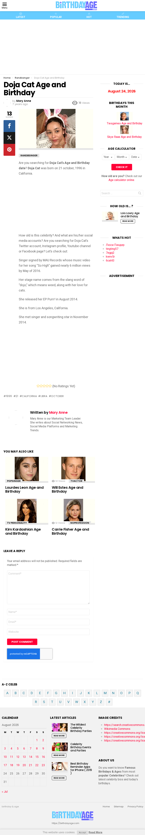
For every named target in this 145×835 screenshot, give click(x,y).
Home (106, 806)
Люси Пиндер (115, 245)
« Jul (5, 791)
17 (5, 765)
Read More (127, 221)
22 (37, 765)
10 (5, 757)
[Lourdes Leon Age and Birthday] (26, 470)
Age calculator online (121, 180)
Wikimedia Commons (117, 729)
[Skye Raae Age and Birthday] (125, 133)
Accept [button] (82, 832)
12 (17, 757)
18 (11, 765)
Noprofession (79, 523)
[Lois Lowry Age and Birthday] (110, 217)
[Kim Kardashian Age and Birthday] (26, 512)
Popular (56, 17)
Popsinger (14, 481)
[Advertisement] (74, 47)
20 (24, 765)
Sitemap (119, 806)
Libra (44, 396)
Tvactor (76, 481)
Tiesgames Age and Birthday (124, 123)
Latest (20, 17)
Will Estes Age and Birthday (67, 489)
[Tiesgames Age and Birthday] (125, 119)
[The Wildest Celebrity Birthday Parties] (60, 728)
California (29, 396)
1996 (9, 396)
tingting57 (112, 248)
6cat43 (110, 260)
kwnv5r (110, 256)
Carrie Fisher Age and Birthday (70, 531)
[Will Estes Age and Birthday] (73, 470)
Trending (123, 17)
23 (43, 765)
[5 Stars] (50, 385)
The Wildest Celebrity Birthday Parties (81, 728)
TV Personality (17, 523)
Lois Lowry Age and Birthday (130, 214)
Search (139, 194)
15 (37, 757)
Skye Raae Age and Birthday (124, 137)
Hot (89, 17)
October (57, 396)
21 (17, 396)
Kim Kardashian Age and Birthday (23, 531)
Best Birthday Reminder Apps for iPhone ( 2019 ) (81, 768)
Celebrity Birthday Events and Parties (80, 747)
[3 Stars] (44, 385)
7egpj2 (110, 252)
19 (17, 765)
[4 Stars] (47, 385)
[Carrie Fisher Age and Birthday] (73, 512)
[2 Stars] (41, 385)
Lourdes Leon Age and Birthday (24, 489)
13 (24, 757)
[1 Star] (38, 385)
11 (11, 757)
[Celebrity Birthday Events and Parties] (60, 748)
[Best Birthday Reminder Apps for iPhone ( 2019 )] (60, 767)
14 (30, 757)
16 (43, 757)
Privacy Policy (135, 806)
